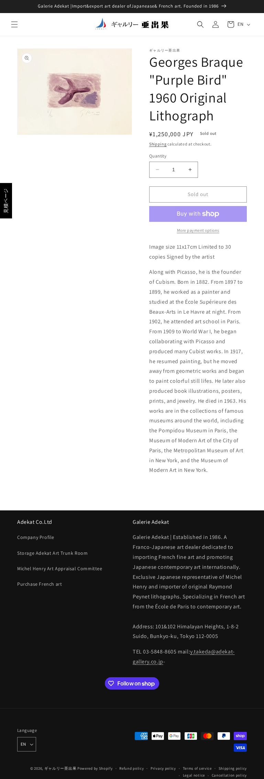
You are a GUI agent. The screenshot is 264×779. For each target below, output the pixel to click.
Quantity (157, 156)
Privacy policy (163, 768)
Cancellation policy (229, 775)
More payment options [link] (198, 230)
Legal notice (194, 775)
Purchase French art (39, 584)
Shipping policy (233, 768)
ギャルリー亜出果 (60, 768)
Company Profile (35, 537)
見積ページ (6, 200)
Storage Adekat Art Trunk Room (52, 553)
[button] (14, 24)
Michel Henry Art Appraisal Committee (59, 568)
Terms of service (197, 768)
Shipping (158, 144)
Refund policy (131, 768)
